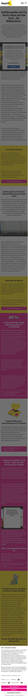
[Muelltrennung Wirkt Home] (6, 3)
